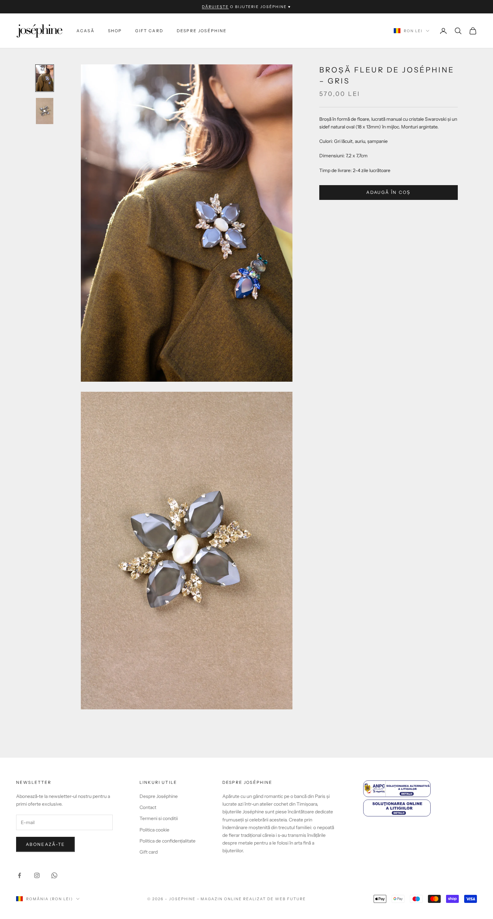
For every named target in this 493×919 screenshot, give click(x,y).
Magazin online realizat (233, 899)
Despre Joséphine (202, 30)
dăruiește (215, 6)
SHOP (115, 30)
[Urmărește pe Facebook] (19, 875)
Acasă (85, 30)
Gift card (149, 30)
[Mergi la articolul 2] (44, 111)
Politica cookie (154, 830)
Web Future (290, 899)
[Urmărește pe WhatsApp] (54, 875)
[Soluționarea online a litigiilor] (420, 807)
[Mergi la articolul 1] (44, 78)
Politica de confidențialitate (168, 841)
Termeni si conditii (159, 818)
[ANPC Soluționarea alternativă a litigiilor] (420, 788)
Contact (148, 807)
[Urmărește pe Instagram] (37, 875)
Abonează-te (45, 844)
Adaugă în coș (388, 192)
